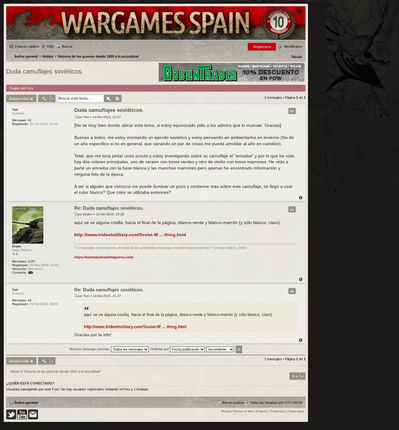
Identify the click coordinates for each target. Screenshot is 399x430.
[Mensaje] (76, 117)
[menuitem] (296, 56)
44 (29, 120)
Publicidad (278, 411)
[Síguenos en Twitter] (11, 418)
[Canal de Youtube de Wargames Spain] (22, 418)
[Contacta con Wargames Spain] (33, 418)
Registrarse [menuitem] (262, 47)
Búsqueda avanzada (117, 98)
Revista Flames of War (237, 411)
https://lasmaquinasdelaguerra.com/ (103, 257)
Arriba (300, 197)
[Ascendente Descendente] (220, 349)
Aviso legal (296, 411)
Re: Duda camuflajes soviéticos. (109, 208)
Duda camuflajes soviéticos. (44, 71)
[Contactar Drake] (30, 272)
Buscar (67, 46)
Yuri (15, 109)
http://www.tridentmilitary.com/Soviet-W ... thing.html (130, 234)
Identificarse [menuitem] (293, 46)
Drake (16, 246)
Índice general (26, 402)
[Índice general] (155, 39)
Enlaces (262, 411)
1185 (31, 261)
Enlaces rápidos (27, 46)
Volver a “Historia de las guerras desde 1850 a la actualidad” (55, 371)
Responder (19, 98)
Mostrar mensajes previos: (90, 349)
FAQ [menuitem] (50, 46)
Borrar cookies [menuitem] (233, 402)
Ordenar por (160, 349)
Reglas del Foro (21, 88)
